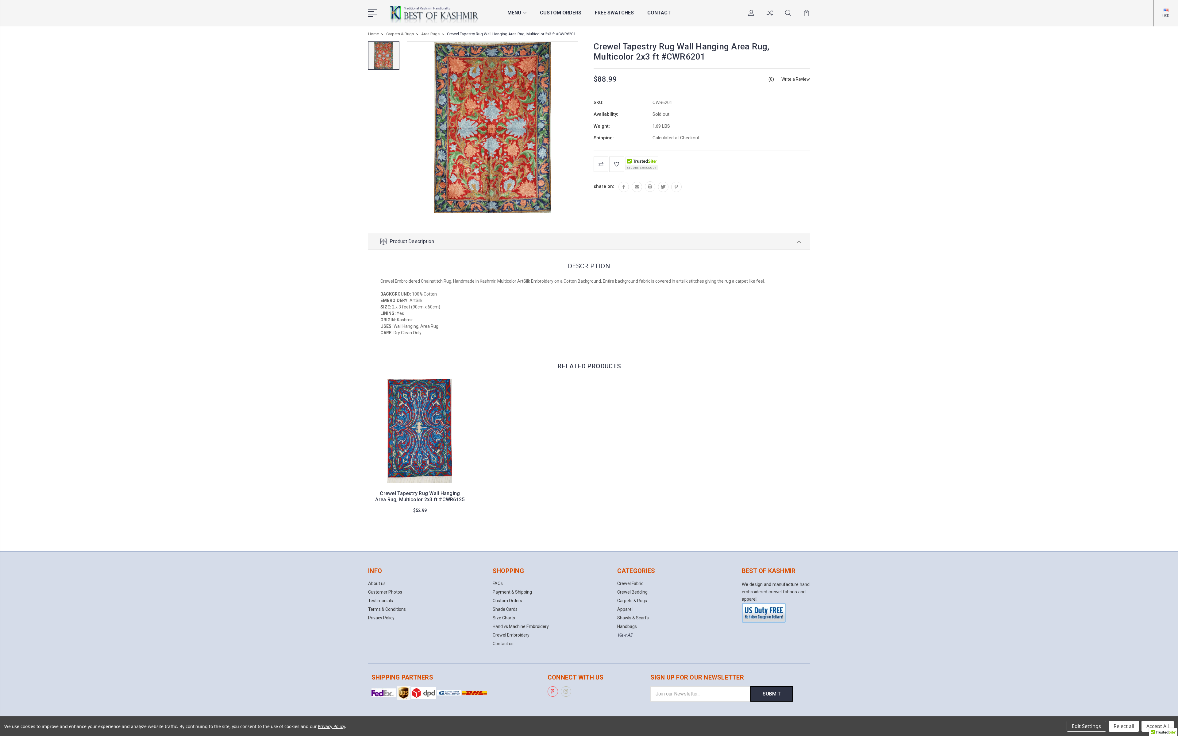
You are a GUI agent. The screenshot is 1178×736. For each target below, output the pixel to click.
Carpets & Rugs (632, 600)
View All (624, 635)
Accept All (1157, 726)
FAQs (498, 583)
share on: (604, 186)
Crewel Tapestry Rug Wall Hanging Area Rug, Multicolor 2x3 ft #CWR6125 (419, 496)
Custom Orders (560, 13)
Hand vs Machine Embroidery (521, 626)
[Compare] (769, 17)
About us (377, 583)
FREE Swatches (614, 13)
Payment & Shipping (512, 592)
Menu (514, 13)
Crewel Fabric (630, 583)
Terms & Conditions (387, 609)
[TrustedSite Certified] (642, 163)
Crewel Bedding (632, 592)
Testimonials (380, 600)
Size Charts (504, 617)
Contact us (503, 643)
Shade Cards (505, 609)
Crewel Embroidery (511, 635)
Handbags (627, 626)
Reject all (1124, 726)
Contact (659, 13)
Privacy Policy (381, 617)
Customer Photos (385, 592)
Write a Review (795, 79)
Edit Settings (1086, 726)
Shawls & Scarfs (633, 617)
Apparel (625, 609)
